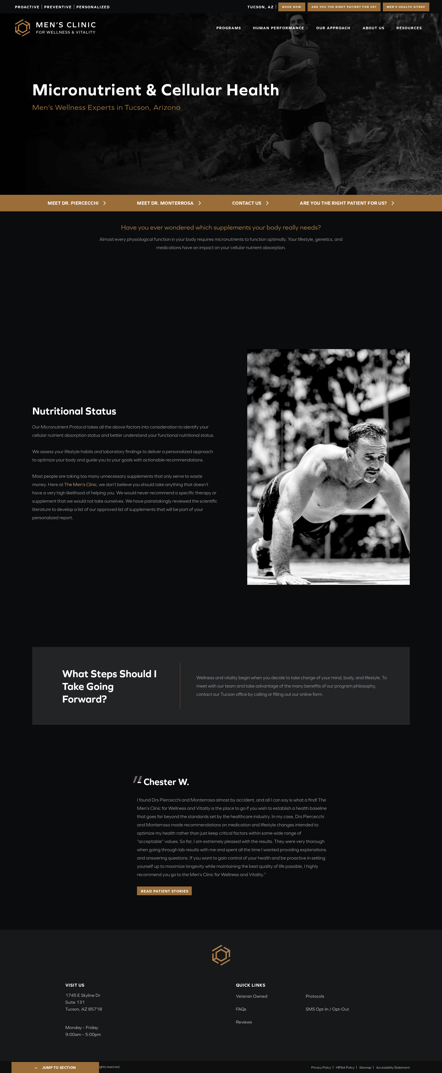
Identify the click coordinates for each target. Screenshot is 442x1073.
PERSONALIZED (93, 7)
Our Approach (333, 28)
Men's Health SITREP (406, 7)
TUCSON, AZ (260, 7)
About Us (373, 28)
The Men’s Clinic (80, 484)
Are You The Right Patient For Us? (344, 7)
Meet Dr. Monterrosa (165, 203)
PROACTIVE (27, 7)
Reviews (244, 1022)
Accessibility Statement (393, 1067)
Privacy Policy (321, 1067)
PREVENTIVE (58, 7)
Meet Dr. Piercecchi (73, 203)
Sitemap (365, 1067)
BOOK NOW (291, 7)
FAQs (241, 1009)
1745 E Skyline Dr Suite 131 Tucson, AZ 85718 (83, 1002)
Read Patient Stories (164, 891)
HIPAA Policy (345, 1067)
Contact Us (247, 203)
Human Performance (278, 28)
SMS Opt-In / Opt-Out (327, 1009)
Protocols (315, 996)
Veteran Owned (251, 996)
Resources (409, 28)
